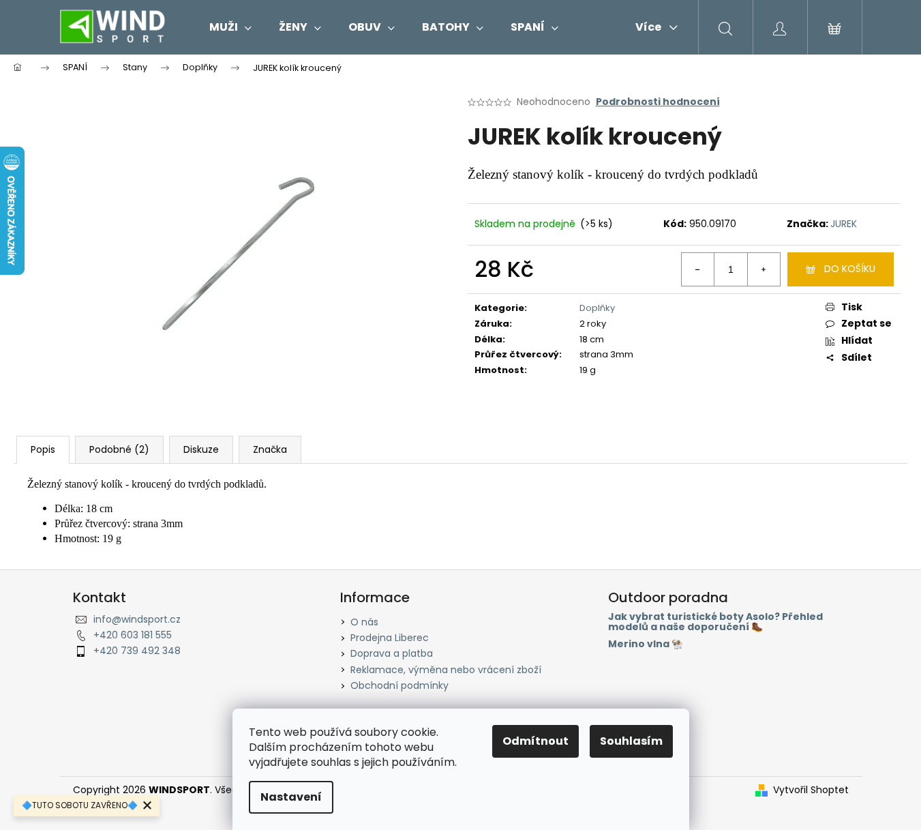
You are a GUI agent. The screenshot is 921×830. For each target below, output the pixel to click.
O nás (364, 622)
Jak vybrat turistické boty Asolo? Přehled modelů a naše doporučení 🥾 (715, 622)
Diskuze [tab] (201, 449)
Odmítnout (535, 741)
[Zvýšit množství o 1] (763, 269)
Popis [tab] (43, 449)
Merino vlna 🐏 (645, 644)
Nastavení (291, 797)
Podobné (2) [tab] (119, 449)
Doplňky (597, 307)
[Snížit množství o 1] (698, 269)
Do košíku (849, 269)
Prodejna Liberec (389, 637)
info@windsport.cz (137, 619)
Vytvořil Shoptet (811, 790)
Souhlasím (631, 741)
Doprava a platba (391, 653)
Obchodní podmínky (399, 685)
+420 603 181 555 (132, 635)
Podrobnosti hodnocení (658, 101)
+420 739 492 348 (137, 650)
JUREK (843, 224)
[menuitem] (230, 27)
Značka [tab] (270, 449)
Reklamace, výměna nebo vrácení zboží (445, 670)
